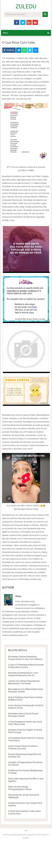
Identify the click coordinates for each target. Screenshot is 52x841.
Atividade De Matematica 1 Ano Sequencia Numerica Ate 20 (23, 674)
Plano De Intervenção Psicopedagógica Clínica (19, 787)
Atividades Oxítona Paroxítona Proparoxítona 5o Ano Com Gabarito (25, 657)
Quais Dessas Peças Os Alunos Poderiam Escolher (23, 747)
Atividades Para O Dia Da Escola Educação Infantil (23, 714)
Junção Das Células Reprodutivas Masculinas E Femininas (24, 682)
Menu (5, 33)
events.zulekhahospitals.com (15, 835)
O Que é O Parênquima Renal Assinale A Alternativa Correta (26, 665)
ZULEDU (26, 6)
